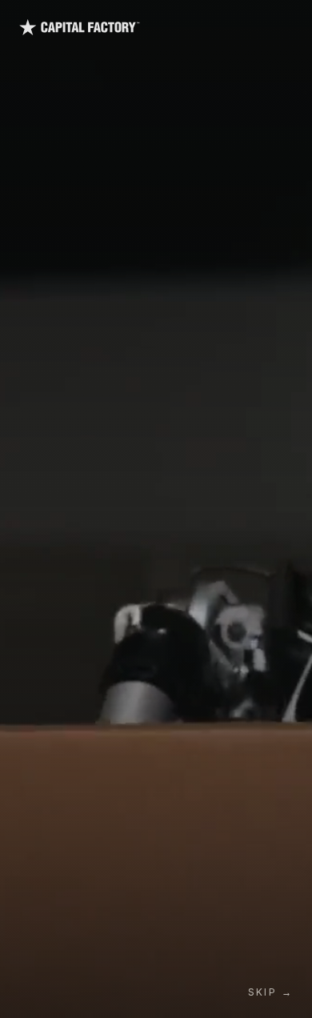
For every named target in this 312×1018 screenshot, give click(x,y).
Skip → (270, 992)
